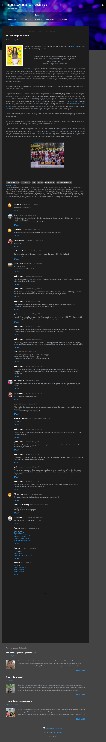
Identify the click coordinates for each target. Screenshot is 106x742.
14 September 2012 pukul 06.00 (33, 289)
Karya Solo (62, 19)
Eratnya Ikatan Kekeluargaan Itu (19, 701)
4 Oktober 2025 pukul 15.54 (28, 548)
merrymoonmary (58, 732)
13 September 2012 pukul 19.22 (33, 263)
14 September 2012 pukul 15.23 (33, 393)
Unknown (17, 229)
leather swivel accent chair (23, 555)
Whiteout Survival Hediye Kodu (24, 535)
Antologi (50, 19)
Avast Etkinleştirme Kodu (22, 540)
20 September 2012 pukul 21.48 (33, 517)
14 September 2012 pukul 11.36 (33, 366)
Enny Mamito (18, 517)
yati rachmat (18, 276)
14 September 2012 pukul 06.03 (33, 314)
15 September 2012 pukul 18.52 (33, 481)
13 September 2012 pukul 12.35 (31, 204)
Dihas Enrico (18, 263)
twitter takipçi (18, 553)
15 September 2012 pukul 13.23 (41, 418)
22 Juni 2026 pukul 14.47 (28, 562)
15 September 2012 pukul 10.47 (27, 404)
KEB (34, 182)
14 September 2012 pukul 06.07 (33, 339)
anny (16, 404)
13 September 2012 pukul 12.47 (31, 229)
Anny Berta (74, 46)
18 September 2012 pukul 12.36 (39, 505)
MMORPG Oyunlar (20, 537)
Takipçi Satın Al (19, 533)
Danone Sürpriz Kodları (22, 539)
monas (40, 182)
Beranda (12, 19)
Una (15, 215)
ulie (15, 352)
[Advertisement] (97, 57)
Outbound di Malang (21, 505)
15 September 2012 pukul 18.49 (33, 467)
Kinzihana (17, 204)
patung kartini (49, 182)
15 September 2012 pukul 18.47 (33, 454)
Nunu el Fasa (19, 240)
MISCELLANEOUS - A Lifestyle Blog (27, 5)
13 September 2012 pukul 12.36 (27, 215)
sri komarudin (19, 251)
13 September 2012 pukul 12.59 (33, 240)
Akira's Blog (18, 494)
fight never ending (13, 182)
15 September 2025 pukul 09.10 (30, 528)
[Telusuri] (103, 5)
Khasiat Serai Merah (14, 677)
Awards (38, 19)
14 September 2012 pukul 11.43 (34, 380)
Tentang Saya (25, 19)
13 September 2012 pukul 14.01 (34, 251)
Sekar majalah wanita (26, 31)
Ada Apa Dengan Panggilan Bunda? (21, 653)
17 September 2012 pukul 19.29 (33, 494)
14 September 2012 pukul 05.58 (33, 276)
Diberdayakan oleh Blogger (54, 728)
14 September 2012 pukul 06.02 (33, 301)
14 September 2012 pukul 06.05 (33, 326)
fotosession (25, 182)
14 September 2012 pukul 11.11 (27, 352)
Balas (16, 210)
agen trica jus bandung (22, 418)
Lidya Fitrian (18, 393)
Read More (80, 671)
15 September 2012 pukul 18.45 (33, 429)
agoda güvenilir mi (20, 568)
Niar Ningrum (19, 381)
